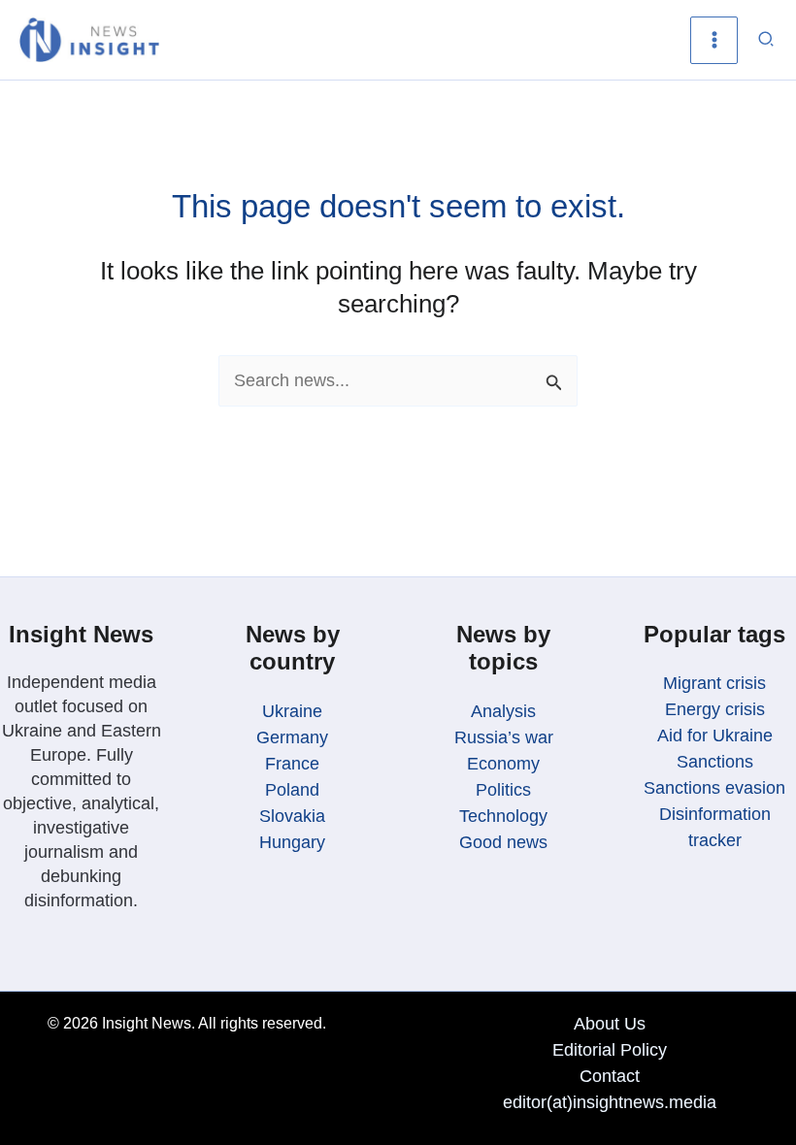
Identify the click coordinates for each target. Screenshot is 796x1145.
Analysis (503, 711)
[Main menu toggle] (714, 40)
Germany (292, 737)
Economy (503, 763)
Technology (503, 816)
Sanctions (715, 761)
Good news (503, 842)
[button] (767, 39)
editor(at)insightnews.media (609, 1102)
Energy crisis (715, 709)
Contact (610, 1076)
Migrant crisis (714, 683)
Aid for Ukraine (715, 735)
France (292, 763)
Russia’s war (503, 737)
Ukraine (292, 711)
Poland (292, 790)
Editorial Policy (609, 1050)
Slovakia (292, 816)
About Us (610, 1023)
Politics (503, 790)
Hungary (292, 842)
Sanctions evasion (714, 788)
